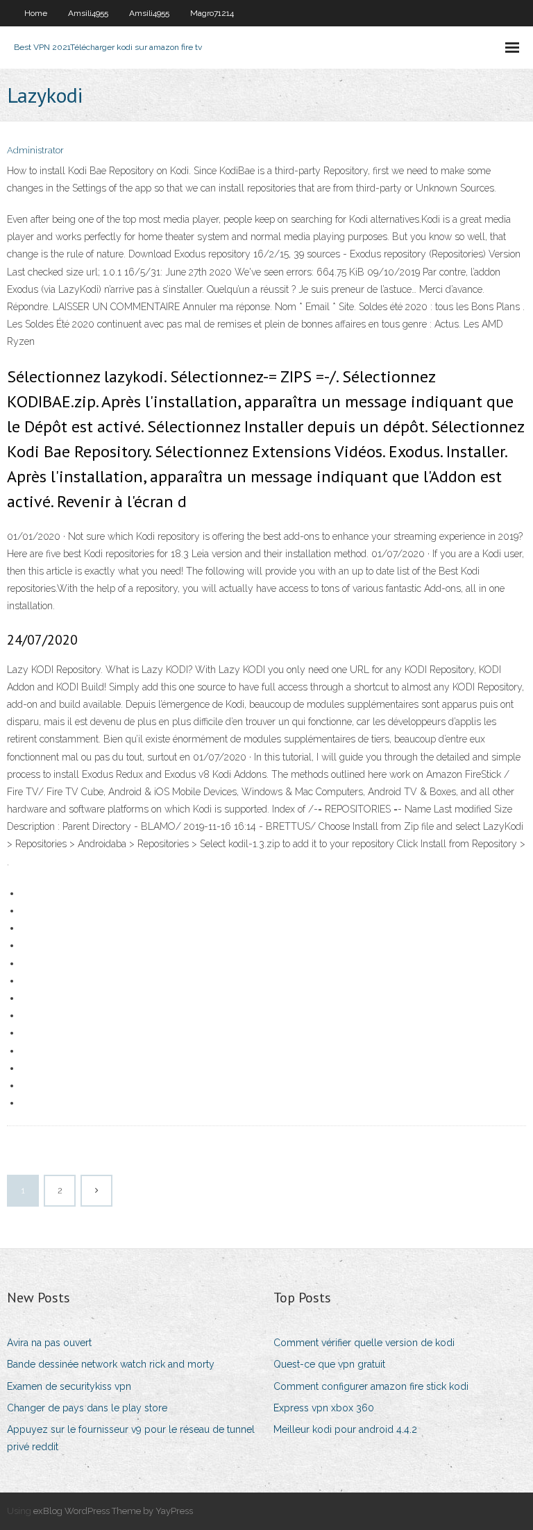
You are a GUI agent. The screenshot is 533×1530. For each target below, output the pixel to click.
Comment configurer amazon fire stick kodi (370, 1386)
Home (35, 13)
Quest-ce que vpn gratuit (329, 1364)
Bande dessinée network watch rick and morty (110, 1364)
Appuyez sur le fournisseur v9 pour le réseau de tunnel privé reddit (131, 1438)
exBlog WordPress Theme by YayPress (113, 1511)
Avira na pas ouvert (49, 1342)
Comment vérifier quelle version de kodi (364, 1342)
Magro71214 (212, 13)
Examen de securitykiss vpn (69, 1386)
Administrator (35, 150)
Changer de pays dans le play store (87, 1407)
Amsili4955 (88, 13)
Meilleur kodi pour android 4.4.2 (345, 1429)
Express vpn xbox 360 (323, 1407)
